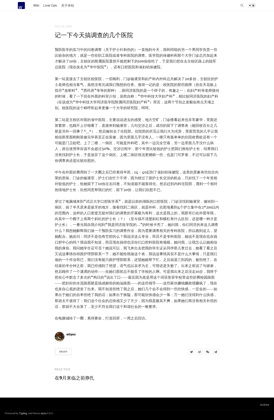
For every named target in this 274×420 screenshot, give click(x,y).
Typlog (23, 413)
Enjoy (63, 351)
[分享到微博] (199, 351)
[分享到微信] (207, 351)
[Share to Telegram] (215, 351)
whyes (71, 334)
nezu (43, 413)
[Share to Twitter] (191, 351)
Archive (264, 405)
